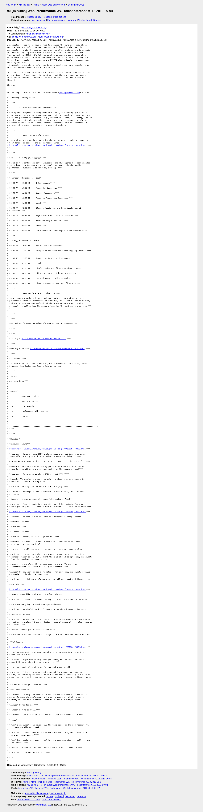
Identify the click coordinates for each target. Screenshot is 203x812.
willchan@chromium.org (34, 27)
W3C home (11, 5)
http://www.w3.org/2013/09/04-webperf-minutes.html (57, 349)
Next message (38, 20)
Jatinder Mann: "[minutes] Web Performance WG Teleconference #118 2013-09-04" (72, 779)
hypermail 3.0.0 (43, 805)
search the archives (51, 799)
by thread (59, 796)
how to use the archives (28, 799)
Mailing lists (25, 5)
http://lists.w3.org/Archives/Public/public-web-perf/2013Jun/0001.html (47, 145)
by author (81, 796)
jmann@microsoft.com (37, 34)
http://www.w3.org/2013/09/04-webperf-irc (44, 338)
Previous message (56, 20)
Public (36, 5)
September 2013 (76, 5)
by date (49, 796)
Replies (97, 20)
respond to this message (36, 793)
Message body (34, 17)
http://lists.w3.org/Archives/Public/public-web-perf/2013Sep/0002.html (47, 449)
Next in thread (85, 20)
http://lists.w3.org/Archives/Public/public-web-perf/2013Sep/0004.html (47, 647)
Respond (47, 17)
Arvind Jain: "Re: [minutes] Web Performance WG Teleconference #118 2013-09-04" (68, 775)
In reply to (72, 20)
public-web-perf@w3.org (53, 5)
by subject (70, 796)
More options (59, 17)
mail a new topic (58, 793)
